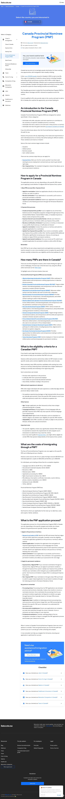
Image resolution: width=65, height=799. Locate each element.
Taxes (2, 753)
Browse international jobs (23, 745)
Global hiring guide (38, 748)
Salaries (3, 759)
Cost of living (4, 756)
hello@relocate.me (30, 661)
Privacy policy (53, 745)
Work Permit (8, 60)
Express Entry (8, 48)
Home (2, 6)
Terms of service (54, 748)
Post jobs (36, 745)
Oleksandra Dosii (44, 43)
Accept (59, 795)
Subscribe (32, 783)
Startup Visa (8, 51)
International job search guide (23, 751)
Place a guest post (8, 767)
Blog (2, 745)
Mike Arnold (30, 43)
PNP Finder (38, 267)
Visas (2, 751)
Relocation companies (6, 764)
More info (43, 794)
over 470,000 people (31, 76)
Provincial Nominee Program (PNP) (10, 55)
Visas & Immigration (9, 6)
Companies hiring (21, 748)
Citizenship (8, 69)
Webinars (3, 748)
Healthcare (4, 761)
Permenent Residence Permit (11, 64)
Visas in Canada (9, 44)
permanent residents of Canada (55, 126)
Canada (17, 6)
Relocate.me (49, 726)
